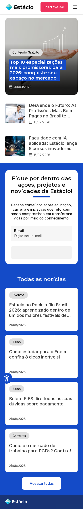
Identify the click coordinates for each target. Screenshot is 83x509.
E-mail (19, 230)
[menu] (75, 7)
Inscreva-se (54, 7)
